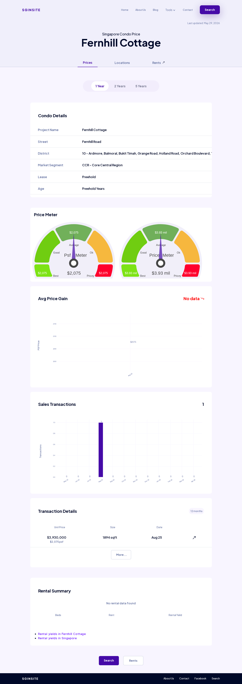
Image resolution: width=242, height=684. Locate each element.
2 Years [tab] (119, 86)
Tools (169, 10)
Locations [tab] (122, 63)
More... (121, 555)
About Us (140, 9)
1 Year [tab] (99, 86)
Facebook (200, 678)
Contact (188, 9)
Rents (133, 660)
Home (124, 9)
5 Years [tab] (141, 86)
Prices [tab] (87, 62)
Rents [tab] (156, 63)
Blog (155, 9)
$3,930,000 (56, 539)
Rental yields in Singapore (57, 638)
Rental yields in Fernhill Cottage (62, 634)
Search (210, 10)
